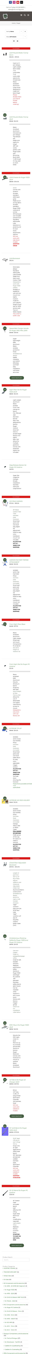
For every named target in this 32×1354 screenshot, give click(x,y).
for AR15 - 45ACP (10, 1318)
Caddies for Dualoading (12, 1349)
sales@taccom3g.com (16, 9)
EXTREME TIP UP (15, 728)
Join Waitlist (17, 378)
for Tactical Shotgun (11, 1338)
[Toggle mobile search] (25, 15)
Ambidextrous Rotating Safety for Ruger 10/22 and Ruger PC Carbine (18, 940)
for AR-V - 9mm (10, 1326)
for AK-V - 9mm (10, 1330)
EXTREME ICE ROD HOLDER (19, 800)
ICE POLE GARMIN (15, 501)
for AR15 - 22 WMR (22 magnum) (15, 1286)
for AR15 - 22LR (9, 1293)
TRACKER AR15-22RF (10, 1272)
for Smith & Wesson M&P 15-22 (14, 1297)
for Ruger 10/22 (9, 1290)
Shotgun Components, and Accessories (16, 1333)
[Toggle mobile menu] (28, 15)
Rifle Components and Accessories (14, 1353)
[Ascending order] (25, 31)
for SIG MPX (8, 1322)
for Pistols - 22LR (10, 1301)
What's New (7, 1276)
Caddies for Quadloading (12, 1346)
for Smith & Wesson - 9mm (13, 1311)
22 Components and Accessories (14, 1283)
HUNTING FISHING (9, 1268)
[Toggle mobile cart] (21, 15)
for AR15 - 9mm (9, 1315)
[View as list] (17, 41)
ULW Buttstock (14, 258)
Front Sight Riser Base (17, 624)
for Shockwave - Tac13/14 (12, 1342)
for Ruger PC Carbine (11, 1307)
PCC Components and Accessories (14, 1304)
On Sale (6, 1279)
